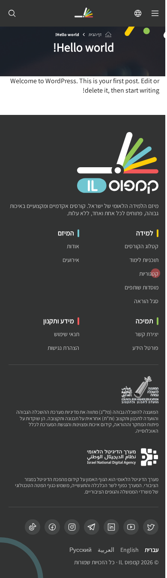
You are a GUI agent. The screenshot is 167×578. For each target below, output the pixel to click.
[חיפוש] (12, 13)
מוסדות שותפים (141, 287)
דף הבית (95, 34)
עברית (151, 550)
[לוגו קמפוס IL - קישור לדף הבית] (83, 13)
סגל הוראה (146, 301)
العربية (106, 550)
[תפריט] (155, 13)
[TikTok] (32, 527)
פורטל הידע (145, 348)
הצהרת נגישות (63, 348)
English (129, 550)
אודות (73, 246)
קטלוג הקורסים (141, 246)
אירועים (71, 260)
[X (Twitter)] (150, 527)
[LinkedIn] (111, 527)
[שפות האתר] (138, 13)
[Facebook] (52, 527)
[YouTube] (131, 527)
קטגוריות (148, 273)
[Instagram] (72, 527)
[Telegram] (91, 527)
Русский (80, 550)
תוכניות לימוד (143, 260)
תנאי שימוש (66, 334)
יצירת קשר (146, 334)
